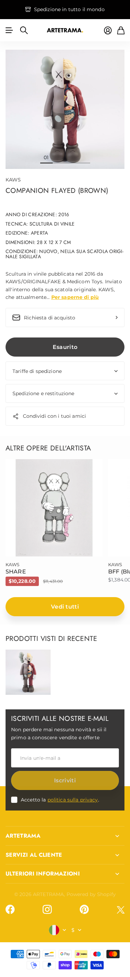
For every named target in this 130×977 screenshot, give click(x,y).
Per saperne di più (75, 297)
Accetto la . (60, 800)
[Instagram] (47, 909)
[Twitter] (120, 909)
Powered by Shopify (91, 894)
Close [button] (65, 836)
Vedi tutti (65, 606)
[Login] (108, 30)
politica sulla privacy (72, 800)
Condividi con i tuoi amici (54, 416)
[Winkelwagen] (120, 30)
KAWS (13, 180)
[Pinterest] (84, 909)
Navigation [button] (9, 30)
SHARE (16, 571)
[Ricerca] (24, 30)
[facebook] (10, 909)
